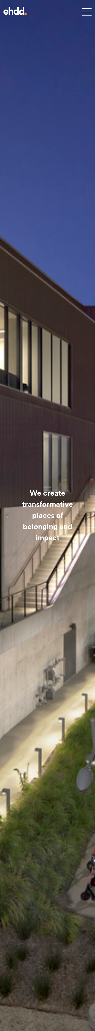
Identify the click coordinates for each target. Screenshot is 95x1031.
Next (88, 515)
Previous (7, 515)
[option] (47, 515)
